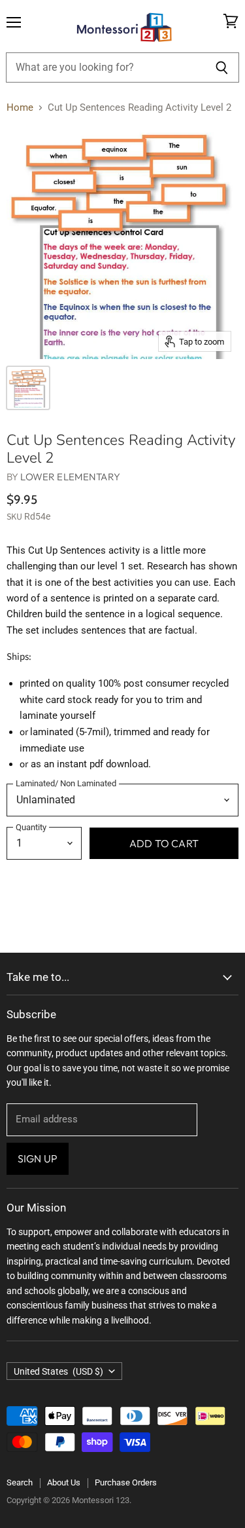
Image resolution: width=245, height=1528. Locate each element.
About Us (63, 1482)
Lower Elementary (70, 476)
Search (20, 1482)
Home (20, 107)
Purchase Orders (126, 1482)
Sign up (37, 1158)
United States (58, 1371)
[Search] (221, 67)
